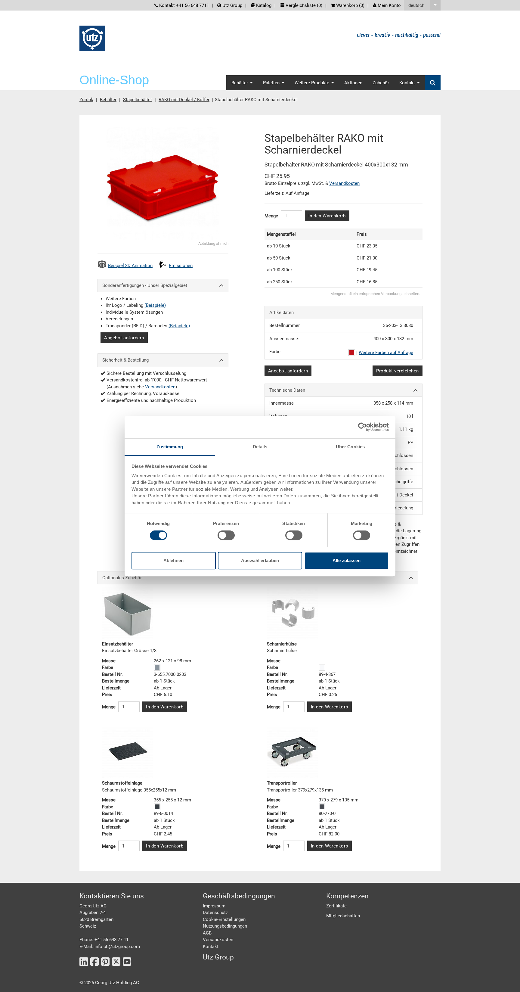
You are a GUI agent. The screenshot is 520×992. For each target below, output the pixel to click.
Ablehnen (173, 560)
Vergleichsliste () (303, 5)
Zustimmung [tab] (169, 446)
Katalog (263, 5)
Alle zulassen (347, 560)
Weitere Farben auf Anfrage (386, 352)
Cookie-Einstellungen (224, 919)
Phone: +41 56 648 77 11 (103, 939)
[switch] (226, 535)
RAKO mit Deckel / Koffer (184, 99)
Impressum (214, 906)
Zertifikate (336, 906)
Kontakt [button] (407, 83)
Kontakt (210, 946)
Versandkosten (160, 387)
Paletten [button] (271, 83)
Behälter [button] (239, 83)
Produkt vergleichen (397, 371)
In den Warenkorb (327, 216)
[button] (422, 5)
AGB (207, 933)
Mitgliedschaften (343, 916)
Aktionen (353, 83)
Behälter (108, 99)
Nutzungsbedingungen (225, 926)
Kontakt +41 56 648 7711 (183, 5)
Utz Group (231, 5)
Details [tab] (260, 446)
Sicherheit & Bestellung (125, 360)
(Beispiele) (155, 305)
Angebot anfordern (124, 338)
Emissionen (181, 265)
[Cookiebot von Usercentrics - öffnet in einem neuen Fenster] (362, 426)
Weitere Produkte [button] (312, 83)
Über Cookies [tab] (350, 446)
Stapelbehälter (137, 99)
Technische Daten (287, 390)
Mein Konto (388, 5)
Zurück (86, 99)
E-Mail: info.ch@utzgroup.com (109, 946)
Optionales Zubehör (122, 577)
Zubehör (381, 83)
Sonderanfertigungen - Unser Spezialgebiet (144, 285)
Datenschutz (215, 912)
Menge (271, 216)
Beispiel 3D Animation (130, 265)
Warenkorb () (349, 5)
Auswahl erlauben (260, 560)
